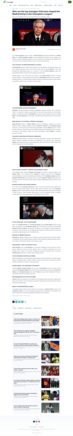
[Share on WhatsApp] (19, 302)
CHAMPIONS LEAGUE (48, 5)
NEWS (31, 5)
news (17, 8)
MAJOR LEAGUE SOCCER (23, 5)
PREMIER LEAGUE (38, 5)
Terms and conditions (33, 426)
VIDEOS (15, 5)
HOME (10, 5)
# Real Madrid (20, 308)
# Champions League (37, 308)
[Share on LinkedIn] (22, 302)
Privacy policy (41, 426)
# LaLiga (14, 308)
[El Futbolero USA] (8, 2)
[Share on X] (13, 302)
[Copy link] (25, 302)
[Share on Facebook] (16, 302)
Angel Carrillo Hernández (21, 48)
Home (13, 8)
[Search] (70, 2)
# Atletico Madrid (28, 308)
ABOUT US (60, 5)
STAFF (55, 5)
